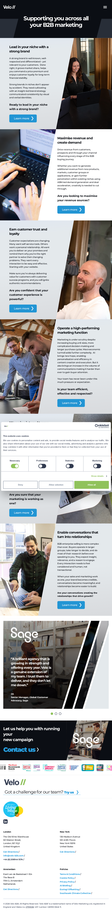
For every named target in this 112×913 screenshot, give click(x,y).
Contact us (20, 749)
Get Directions (10, 852)
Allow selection (56, 485)
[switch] (42, 466)
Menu (105, 7)
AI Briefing (65, 885)
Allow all (92, 485)
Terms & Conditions (70, 874)
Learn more (21, 118)
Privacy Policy (67, 881)
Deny (20, 485)
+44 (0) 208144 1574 (13, 859)
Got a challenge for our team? (39, 792)
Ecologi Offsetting (69, 889)
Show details (97, 476)
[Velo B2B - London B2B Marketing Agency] (9, 7)
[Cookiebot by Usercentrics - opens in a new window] (97, 426)
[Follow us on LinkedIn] (5, 821)
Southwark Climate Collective (75, 893)
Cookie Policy (67, 878)
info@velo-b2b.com (13, 855)
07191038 (30, 907)
